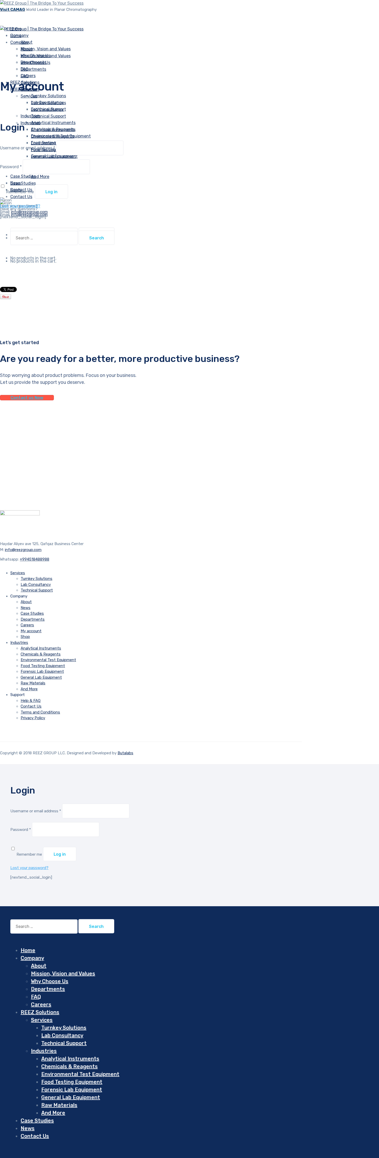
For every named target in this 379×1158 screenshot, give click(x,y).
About (26, 49)
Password (11, 166)
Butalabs (125, 753)
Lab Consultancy (47, 109)
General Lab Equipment (41, 677)
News (25, 607)
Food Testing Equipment (43, 665)
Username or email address (27, 147)
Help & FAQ (30, 700)
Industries (30, 116)
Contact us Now (27, 397)
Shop (25, 636)
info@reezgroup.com (23, 549)
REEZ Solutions (40, 1012)
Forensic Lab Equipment (54, 156)
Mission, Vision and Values (46, 48)
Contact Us (31, 706)
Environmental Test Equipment (48, 660)
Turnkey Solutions (48, 95)
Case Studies (32, 613)
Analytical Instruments (53, 122)
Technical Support (48, 116)
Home (28, 950)
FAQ (24, 76)
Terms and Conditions (40, 712)
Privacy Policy (33, 718)
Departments (33, 69)
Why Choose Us (35, 62)
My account (31, 631)
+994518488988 (34, 559)
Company (19, 42)
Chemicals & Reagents (53, 136)
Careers (27, 625)
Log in (51, 191)
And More (40, 176)
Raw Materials (33, 683)
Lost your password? (20, 206)
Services (29, 96)
